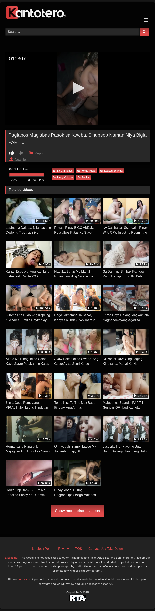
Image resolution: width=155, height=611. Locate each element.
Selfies (86, 177)
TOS (78, 548)
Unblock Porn (42, 548)
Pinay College (65, 177)
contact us (24, 579)
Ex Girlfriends (65, 170)
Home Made (88, 170)
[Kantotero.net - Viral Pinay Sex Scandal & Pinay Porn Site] (77, 13)
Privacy (63, 548)
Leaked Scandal (113, 170)
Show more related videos (77, 511)
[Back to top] (142, 599)
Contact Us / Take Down (105, 548)
